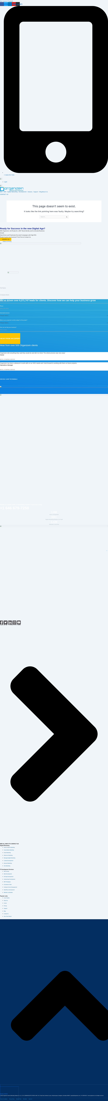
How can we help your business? (8, 327)
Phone (1, 306)
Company (2, 292)
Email (1, 299)
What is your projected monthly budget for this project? (13, 320)
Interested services (4, 313)
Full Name (2, 285)
